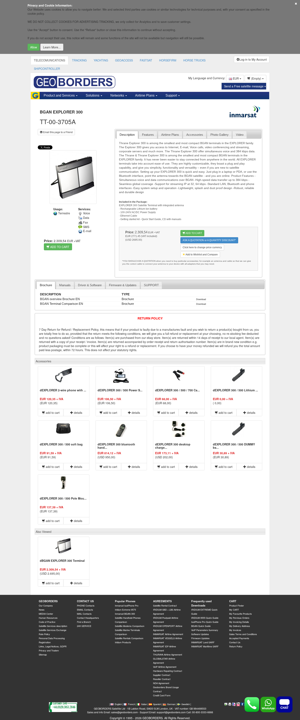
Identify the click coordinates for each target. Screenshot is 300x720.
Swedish (185, 704)
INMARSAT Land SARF (202, 642)
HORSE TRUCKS (194, 60)
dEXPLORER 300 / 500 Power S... (120, 390)
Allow (33, 47)
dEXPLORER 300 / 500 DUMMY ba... (234, 445)
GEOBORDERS (48, 601)
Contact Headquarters (88, 617)
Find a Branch (84, 621)
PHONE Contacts (85, 605)
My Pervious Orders (239, 617)
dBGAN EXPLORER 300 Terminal (62, 561)
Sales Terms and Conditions (243, 634)
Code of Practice (47, 621)
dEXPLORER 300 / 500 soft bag (61, 444)
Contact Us (234, 642)
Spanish (157, 704)
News (41, 609)
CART (232, 601)
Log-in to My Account (253, 59)
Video (239, 134)
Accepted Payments (239, 638)
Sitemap (43, 654)
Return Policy (235, 646)
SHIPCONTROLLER (47, 69)
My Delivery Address (239, 626)
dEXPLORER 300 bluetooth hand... (116, 445)
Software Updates (200, 634)
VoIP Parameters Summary (204, 630)
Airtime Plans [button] (145, 95)
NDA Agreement (161, 683)
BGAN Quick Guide (201, 626)
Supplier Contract (161, 675)
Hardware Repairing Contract (167, 670)
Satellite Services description (53, 626)
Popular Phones (125, 601)
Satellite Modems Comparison (129, 626)
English (118, 704)
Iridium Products (123, 642)
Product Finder (236, 605)
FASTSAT (146, 60)
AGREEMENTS (162, 601)
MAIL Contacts (84, 613)
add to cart (52, 413)
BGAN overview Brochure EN (60, 299)
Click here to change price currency (202, 247)
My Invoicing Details (239, 621)
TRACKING (79, 60)
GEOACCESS (124, 60)
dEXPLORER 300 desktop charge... (172, 445)
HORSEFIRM (167, 60)
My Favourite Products (240, 613)
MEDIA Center (46, 613)
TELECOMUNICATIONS (49, 60)
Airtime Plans (170, 134)
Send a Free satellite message (244, 86)
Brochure (46, 285)
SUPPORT (151, 285)
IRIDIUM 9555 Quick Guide (204, 617)
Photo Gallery (219, 134)
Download (201, 299)
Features (148, 134)
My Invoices (235, 630)
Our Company (46, 605)
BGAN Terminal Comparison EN (61, 303)
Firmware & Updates (123, 285)
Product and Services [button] (60, 95)
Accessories (194, 134)
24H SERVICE (84, 626)
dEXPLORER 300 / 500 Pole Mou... (63, 498)
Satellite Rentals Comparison (129, 638)
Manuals (65, 285)
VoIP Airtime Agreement (164, 666)
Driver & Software (90, 285)
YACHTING (101, 60)
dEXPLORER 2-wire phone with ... (63, 390)
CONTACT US (85, 601)
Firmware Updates (200, 638)
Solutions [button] (93, 95)
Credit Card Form (161, 695)
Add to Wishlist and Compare (201, 254)
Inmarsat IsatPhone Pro (126, 605)
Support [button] (172, 95)
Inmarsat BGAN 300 (125, 613)
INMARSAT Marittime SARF (205, 646)
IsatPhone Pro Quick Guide (204, 621)
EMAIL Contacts (85, 609)
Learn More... (52, 47)
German (171, 704)
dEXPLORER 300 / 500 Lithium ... (235, 390)
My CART (234, 609)
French (131, 704)
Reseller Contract (161, 679)
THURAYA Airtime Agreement (167, 654)
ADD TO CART (59, 247)
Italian (144, 704)
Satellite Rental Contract (165, 605)
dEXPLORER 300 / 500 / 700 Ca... (177, 390)
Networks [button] (117, 95)
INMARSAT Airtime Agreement (168, 634)
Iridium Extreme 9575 (125, 609)
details (77, 413)
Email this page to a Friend (57, 132)
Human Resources (48, 617)
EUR (236, 78)
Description (127, 134)
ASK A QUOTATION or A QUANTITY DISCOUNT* (209, 240)
